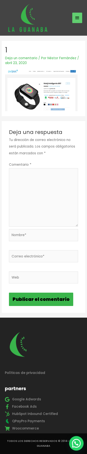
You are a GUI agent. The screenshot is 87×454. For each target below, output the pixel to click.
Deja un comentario (21, 58)
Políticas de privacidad (25, 373)
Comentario (20, 164)
